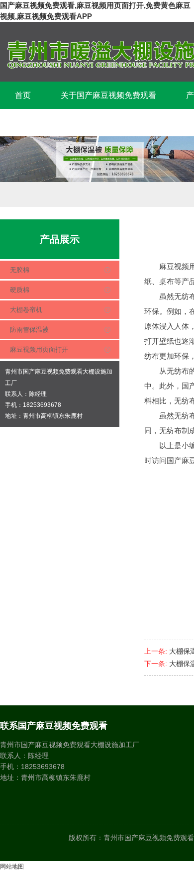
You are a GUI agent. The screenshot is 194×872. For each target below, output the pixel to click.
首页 (23, 95)
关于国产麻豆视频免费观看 (108, 95)
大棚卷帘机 (26, 309)
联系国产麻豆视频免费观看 (62, 122)
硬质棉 (19, 289)
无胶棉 (19, 270)
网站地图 (12, 866)
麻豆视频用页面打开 (39, 349)
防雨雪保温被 (29, 329)
